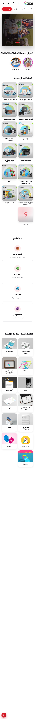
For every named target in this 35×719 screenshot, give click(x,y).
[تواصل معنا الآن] (3, 715)
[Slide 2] (17, 42)
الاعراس (23, 9)
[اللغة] (13, 3)
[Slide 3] (15, 42)
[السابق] (23, 42)
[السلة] (9, 3)
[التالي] (11, 42)
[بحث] (18, 3)
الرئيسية (30, 9)
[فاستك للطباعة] (28, 3)
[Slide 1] (19, 42)
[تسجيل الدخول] (4, 3)
